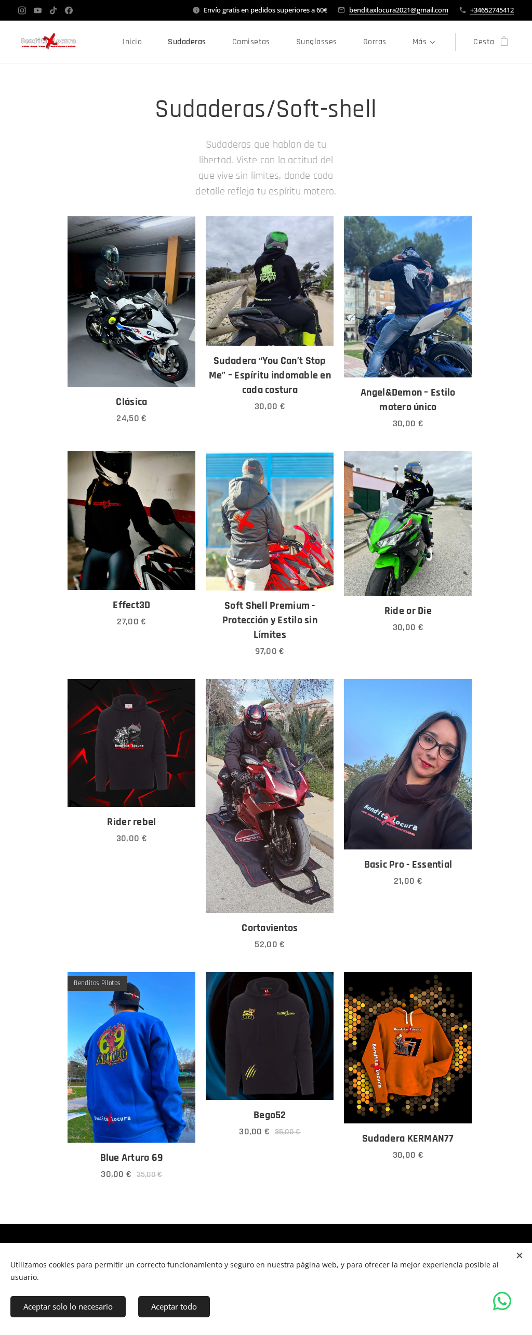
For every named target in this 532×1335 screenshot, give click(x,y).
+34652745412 (492, 10)
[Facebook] (68, 10)
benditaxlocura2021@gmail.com (398, 10)
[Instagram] (22, 10)
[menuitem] (137, 42)
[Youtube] (37, 10)
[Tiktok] (53, 10)
